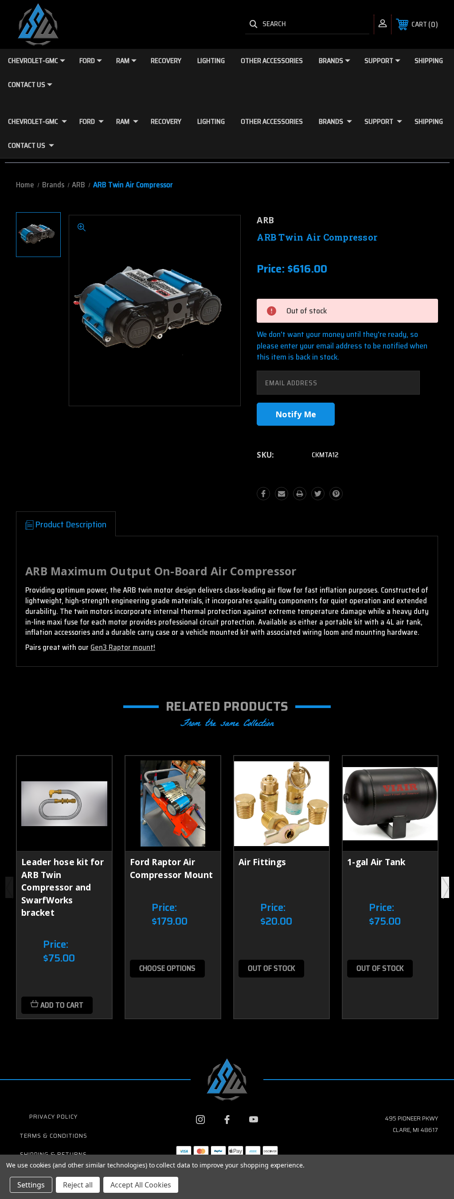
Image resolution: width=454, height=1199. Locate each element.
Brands (331, 60)
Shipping (429, 60)
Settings (31, 1185)
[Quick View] (94, 773)
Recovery (166, 60)
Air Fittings (262, 862)
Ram (122, 60)
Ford (87, 60)
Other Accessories (272, 60)
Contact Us (26, 84)
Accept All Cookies (140, 1185)
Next (445, 887)
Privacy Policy (53, 1116)
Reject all (78, 1185)
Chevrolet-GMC (33, 60)
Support (378, 60)
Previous (9, 887)
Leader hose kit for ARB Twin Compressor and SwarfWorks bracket (62, 887)
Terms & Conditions (53, 1135)
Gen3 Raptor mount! (122, 647)
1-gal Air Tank (376, 862)
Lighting (211, 60)
